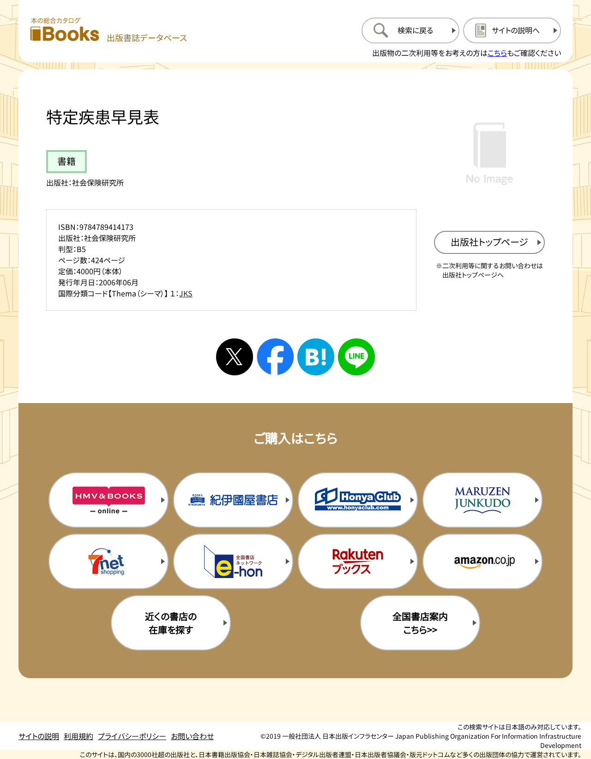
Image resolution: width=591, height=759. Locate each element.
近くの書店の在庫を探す (171, 622)
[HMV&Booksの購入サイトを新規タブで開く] (108, 500)
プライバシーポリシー (132, 735)
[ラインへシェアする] (356, 356)
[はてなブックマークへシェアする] (315, 356)
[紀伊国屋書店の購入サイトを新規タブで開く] (233, 500)
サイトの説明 (38, 735)
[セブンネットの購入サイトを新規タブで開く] (108, 561)
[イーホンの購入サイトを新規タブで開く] (233, 561)
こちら (497, 52)
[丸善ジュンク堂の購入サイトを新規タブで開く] (482, 500)
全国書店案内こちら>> (420, 622)
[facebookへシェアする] (275, 356)
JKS (186, 293)
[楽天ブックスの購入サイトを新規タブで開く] (358, 561)
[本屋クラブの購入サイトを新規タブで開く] (358, 500)
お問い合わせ (192, 735)
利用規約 (78, 735)
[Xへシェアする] (234, 356)
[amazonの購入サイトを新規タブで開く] (482, 561)
